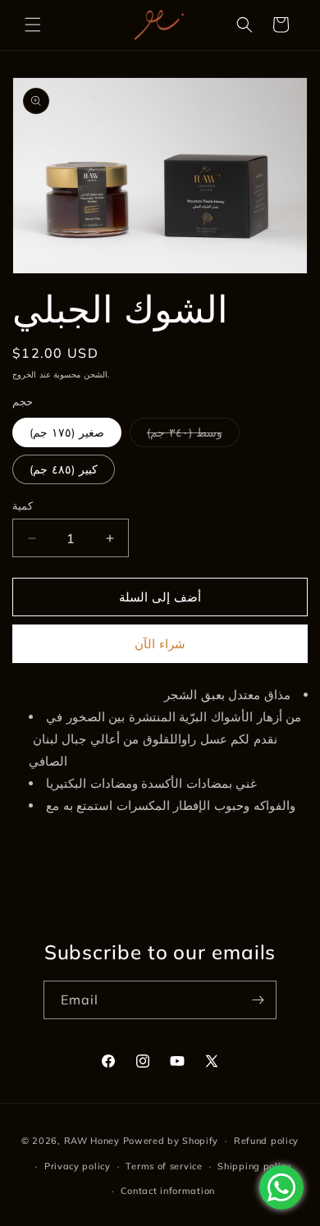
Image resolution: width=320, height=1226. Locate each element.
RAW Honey (92, 1140)
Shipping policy (254, 1166)
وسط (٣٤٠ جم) (193, 435)
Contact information (168, 1190)
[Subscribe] (258, 1000)
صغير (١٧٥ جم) (67, 432)
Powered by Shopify (171, 1140)
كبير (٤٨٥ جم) (64, 469)
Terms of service (164, 1166)
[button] (33, 25)
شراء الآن (160, 644)
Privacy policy (77, 1166)
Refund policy (266, 1140)
